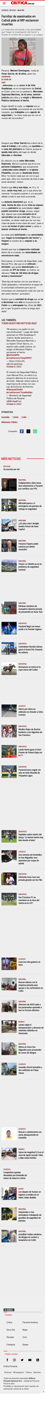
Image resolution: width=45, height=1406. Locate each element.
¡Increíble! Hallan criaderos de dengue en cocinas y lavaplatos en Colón (30, 1237)
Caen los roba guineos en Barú (29, 963)
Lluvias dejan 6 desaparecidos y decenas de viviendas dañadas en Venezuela (31, 1029)
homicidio (6, 417)
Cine (24, 1337)
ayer (3, 82)
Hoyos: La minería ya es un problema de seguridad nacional (30, 567)
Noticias (8, 1372)
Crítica (9, 1322)
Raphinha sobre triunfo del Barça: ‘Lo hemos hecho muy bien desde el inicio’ (30, 837)
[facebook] (7, 1360)
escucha (6, 466)
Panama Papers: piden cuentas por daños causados (28, 546)
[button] (22, 431)
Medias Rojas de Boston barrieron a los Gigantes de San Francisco (30, 732)
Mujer (25, 1329)
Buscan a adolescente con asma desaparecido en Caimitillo (30, 1135)
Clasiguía (10, 1344)
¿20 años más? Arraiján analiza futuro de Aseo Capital (28, 526)
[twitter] (22, 1360)
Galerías (37, 1372)
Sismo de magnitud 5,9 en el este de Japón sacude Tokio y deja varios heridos (31, 1155)
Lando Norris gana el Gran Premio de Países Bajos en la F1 (30, 752)
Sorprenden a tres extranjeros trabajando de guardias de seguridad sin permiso (29, 1216)
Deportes (22, 623)
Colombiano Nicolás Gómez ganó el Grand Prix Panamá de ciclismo (30, 649)
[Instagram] (14, 1360)
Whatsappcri (18, 1372)
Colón (24, 417)
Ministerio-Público (10, 422)
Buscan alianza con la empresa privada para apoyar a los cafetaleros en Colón (30, 986)
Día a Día (10, 1329)
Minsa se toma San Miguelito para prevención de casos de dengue (29, 1050)
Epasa (25, 1344)
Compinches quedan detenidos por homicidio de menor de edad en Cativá (15, 1175)
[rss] (37, 1360)
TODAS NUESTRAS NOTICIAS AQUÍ (19, 323)
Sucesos (22, 706)
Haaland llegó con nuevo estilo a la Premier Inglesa (30, 628)
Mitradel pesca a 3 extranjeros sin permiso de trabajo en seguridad (30, 506)
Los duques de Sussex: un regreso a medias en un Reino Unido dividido (29, 1194)
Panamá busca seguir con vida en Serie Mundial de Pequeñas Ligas (29, 772)
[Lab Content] (9, 1310)
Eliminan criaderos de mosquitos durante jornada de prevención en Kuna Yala (30, 609)
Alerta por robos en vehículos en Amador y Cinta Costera (30, 712)
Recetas (10, 1337)
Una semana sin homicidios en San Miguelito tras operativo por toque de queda (30, 859)
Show (20, 1189)
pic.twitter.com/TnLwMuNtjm (19, 392)
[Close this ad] (43, 1391)
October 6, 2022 (13, 366)
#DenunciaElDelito (14, 389)
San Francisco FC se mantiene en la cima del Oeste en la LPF (28, 900)
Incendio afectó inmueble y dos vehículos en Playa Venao (30, 1070)
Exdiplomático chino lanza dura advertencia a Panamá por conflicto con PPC (30, 486)
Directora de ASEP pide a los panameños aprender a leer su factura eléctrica (30, 1007)
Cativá (15, 417)
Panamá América (30, 1322)
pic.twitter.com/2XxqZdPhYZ (19, 358)
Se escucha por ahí (11, 469)
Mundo (21, 1022)
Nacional (22, 480)
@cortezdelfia (12, 355)
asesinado (6, 76)
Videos (29, 1372)
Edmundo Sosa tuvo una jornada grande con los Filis (30, 878)
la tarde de (6, 79)
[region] (22, 130)
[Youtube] (29, 1360)
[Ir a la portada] (23, 3)
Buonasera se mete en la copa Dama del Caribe (29, 668)
